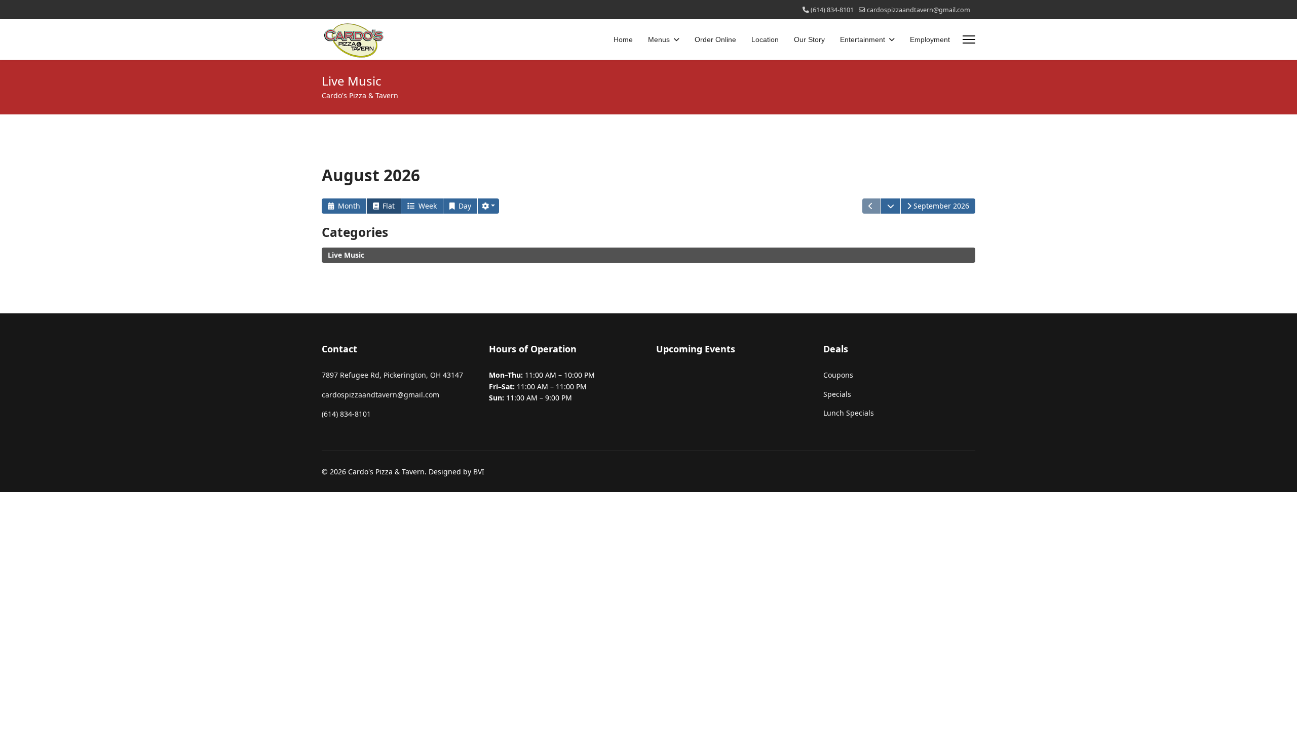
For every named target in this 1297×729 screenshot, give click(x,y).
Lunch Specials (848, 413)
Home (623, 39)
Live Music (346, 255)
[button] (488, 206)
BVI (478, 471)
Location (765, 39)
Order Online (715, 39)
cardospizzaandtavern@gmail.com (918, 10)
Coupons (838, 375)
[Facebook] (324, 9)
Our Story (809, 39)
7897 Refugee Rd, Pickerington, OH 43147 (392, 375)
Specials (837, 394)
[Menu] (969, 39)
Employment (930, 39)
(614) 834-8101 (832, 10)
